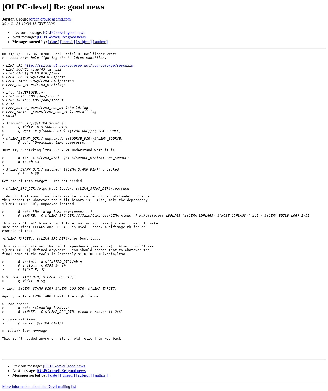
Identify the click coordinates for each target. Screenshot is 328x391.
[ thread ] (67, 41)
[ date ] (53, 41)
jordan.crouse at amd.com (50, 19)
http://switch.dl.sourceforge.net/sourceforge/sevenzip (79, 65)
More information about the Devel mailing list (39, 386)
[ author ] (100, 41)
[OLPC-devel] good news (64, 32)
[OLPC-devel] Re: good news (61, 37)
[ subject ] (84, 41)
